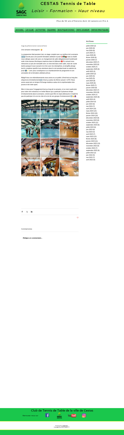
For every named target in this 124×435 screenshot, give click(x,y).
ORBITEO (65, 425)
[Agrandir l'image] (30, 109)
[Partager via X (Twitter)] (27, 212)
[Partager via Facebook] (22, 212)
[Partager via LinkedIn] (32, 212)
